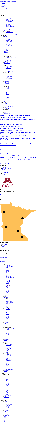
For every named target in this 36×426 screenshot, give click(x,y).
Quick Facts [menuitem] (8, 24)
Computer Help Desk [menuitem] (9, 76)
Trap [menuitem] (6, 93)
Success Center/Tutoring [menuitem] (9, 75)
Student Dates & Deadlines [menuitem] (10, 106)
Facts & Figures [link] (6, 23)
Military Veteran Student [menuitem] (9, 41)
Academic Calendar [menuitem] (7, 63)
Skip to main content (3, 0)
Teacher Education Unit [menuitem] (9, 60)
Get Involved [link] (6, 65)
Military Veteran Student (9, 302)
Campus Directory (8, 265)
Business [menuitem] (7, 58)
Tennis (7, 380)
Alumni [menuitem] (5, 111)
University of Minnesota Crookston (5, 12)
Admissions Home (7, 297)
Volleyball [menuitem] (7, 94)
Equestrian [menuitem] (7, 89)
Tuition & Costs (8, 276)
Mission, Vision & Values (8, 263)
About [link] (3, 15)
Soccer (7, 378)
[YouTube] (18, 196)
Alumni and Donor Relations (8, 414)
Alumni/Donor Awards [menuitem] (7, 113)
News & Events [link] (4, 102)
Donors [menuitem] (5, 112)
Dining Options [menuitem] (6, 81)
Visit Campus (6, 320)
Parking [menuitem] (7, 19)
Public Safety (8, 288)
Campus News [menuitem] (6, 103)
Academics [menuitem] (4, 54)
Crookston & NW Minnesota (8, 368)
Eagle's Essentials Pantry (9, 361)
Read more (13, 117)
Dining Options (6, 366)
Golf (6, 377)
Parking (7, 267)
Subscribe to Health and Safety (5, 163)
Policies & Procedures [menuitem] (9, 32)
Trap (6, 381)
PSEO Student (8, 303)
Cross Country (8, 376)
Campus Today (4, 8)
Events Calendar (8, 345)
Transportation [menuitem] (8, 80)
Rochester (3, 5)
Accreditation (6, 336)
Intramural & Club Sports (10, 347)
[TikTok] (18, 197)
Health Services (8, 354)
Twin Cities (4, 6)
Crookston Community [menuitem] (9, 21)
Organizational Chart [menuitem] (9, 27)
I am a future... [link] (6, 37)
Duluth (3, 246)
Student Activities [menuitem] (8, 68)
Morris (3, 4)
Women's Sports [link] (6, 86)
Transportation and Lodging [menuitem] (10, 20)
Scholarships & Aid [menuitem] (9, 78)
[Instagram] (18, 195)
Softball (7, 379)
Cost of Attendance (9, 310)
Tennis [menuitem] (7, 92)
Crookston (3, 3)
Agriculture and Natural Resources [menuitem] (11, 57)
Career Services (8, 355)
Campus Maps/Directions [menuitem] (10, 18)
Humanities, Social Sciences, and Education (12, 330)
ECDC (3, 173)
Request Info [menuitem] (6, 52)
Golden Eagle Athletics (9, 349)
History (5, 284)
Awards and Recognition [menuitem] (9, 29)
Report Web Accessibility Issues (5, 255)
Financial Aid (8, 309)
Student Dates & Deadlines (10, 404)
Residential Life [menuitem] (6, 82)
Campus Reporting (9, 287)
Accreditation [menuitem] (6, 62)
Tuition (7, 311)
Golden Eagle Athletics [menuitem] (9, 71)
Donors (5, 417)
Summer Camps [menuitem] (6, 108)
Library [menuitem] (7, 77)
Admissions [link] (4, 35)
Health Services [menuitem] (8, 73)
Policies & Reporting (7, 285)
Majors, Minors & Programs (8, 326)
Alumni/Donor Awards (7, 418)
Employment (4, 170)
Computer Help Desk (5, 172)
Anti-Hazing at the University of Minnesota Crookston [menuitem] (14, 34)
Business (7, 329)
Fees (6, 312)
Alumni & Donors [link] (5, 109)
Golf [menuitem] (6, 98)
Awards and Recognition (9, 280)
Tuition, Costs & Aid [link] (7, 43)
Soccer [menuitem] (7, 90)
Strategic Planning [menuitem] (8, 28)
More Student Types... (9, 304)
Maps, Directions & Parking (6, 168)
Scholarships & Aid (9, 359)
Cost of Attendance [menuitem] (9, 46)
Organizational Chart (9, 278)
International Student (9, 301)
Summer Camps (6, 409)
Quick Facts (4, 167)
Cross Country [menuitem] (8, 88)
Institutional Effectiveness (10, 277)
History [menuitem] (5, 30)
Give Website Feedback (3, 257)
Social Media (6, 408)
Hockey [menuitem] (7, 99)
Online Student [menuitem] (8, 39)
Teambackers (6, 396)
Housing (7, 313)
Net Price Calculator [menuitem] (9, 45)
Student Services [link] (6, 72)
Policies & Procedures (9, 286)
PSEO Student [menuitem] (8, 42)
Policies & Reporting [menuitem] (7, 31)
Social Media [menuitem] (6, 107)
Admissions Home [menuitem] (7, 36)
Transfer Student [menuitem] (8, 38)
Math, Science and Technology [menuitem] (10, 59)
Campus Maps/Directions (10, 266)
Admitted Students (7, 321)
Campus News (6, 401)
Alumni (5, 416)
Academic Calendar (7, 337)
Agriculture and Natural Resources (11, 328)
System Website (4, 244)
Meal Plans (7, 314)
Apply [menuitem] (5, 51)
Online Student (8, 300)
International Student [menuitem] (9, 40)
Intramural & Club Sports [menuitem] (10, 69)
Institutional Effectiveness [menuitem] (10, 26)
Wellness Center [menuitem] (8, 70)
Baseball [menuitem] (7, 95)
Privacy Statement (3, 261)
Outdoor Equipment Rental (10, 346)
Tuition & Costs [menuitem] (8, 25)
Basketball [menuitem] (7, 87)
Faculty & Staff (4, 175)
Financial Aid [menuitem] (8, 44)
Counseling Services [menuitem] (9, 74)
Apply (5, 319)
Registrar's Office (8, 360)
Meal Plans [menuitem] (7, 49)
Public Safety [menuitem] (8, 33)
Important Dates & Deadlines (8, 369)
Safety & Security (6, 367)
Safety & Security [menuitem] (6, 83)
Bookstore (3, 169)
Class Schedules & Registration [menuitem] (8, 61)
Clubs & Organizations (9, 344)
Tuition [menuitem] (7, 47)
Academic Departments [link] (7, 56)
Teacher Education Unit (9, 331)
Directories (3, 174)
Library (3, 171)
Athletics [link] (3, 85)
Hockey (7, 390)
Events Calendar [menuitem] (8, 67)
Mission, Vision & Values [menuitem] (8, 16)
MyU (3, 10)
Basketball (7, 375)
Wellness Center (8, 348)
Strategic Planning (8, 279)
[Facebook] (18, 194)
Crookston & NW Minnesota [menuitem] (8, 84)
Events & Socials (6, 415)
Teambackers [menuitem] (6, 101)
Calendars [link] (5, 104)
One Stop (3, 9)
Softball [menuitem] (7, 91)
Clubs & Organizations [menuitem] (9, 66)
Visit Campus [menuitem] (6, 53)
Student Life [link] (4, 64)
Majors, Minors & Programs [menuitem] (8, 55)
